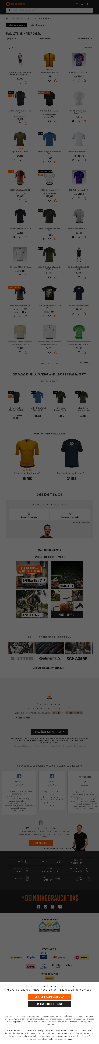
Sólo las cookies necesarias (49, 1004)
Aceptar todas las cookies (47, 997)
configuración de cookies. (72, 989)
